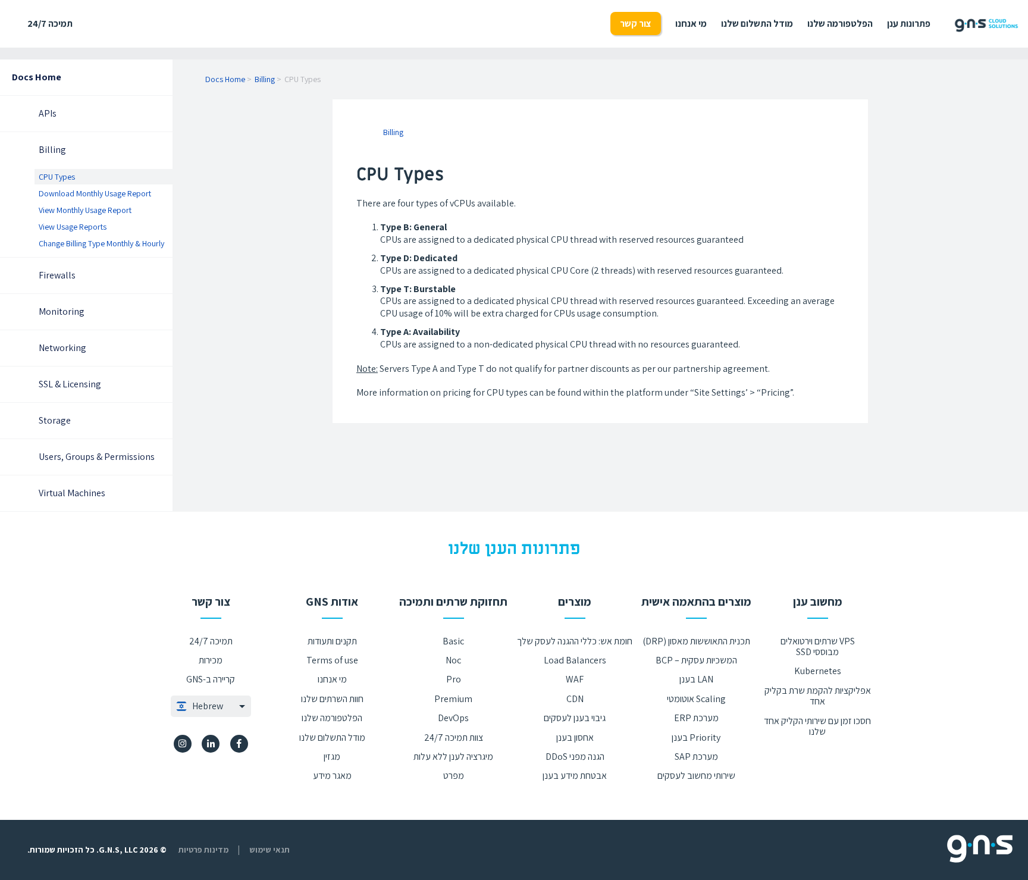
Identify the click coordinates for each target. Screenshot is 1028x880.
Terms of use (332, 660)
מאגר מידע (332, 775)
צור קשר (635, 23)
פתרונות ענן (908, 23)
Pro (453, 679)
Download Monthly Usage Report (95, 193)
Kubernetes (817, 671)
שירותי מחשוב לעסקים (696, 775)
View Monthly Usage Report (85, 210)
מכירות (210, 660)
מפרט (453, 775)
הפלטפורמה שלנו (840, 23)
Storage (55, 420)
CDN (575, 699)
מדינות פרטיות (203, 849)
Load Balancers (575, 660)
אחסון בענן (575, 737)
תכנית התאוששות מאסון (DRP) (696, 641)
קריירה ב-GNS (210, 679)
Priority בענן (696, 737)
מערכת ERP (696, 718)
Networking (62, 348)
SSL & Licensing (70, 384)
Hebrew (207, 706)
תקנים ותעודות (332, 641)
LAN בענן (696, 679)
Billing (52, 149)
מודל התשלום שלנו (757, 23)
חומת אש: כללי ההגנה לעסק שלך (574, 641)
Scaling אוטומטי (696, 699)
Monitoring (61, 311)
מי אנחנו (691, 23)
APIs (48, 113)
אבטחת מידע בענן (575, 775)
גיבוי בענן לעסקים (575, 718)
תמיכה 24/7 (50, 23)
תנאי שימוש (269, 849)
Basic (453, 641)
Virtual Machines (72, 493)
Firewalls (57, 275)
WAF (575, 679)
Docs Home (36, 77)
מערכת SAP (696, 756)
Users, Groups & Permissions (97, 456)
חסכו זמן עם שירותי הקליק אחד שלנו (817, 726)
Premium (453, 699)
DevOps (453, 718)
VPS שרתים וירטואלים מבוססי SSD (818, 646)
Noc (453, 660)
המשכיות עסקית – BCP (696, 660)
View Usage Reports (72, 226)
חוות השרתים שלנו (332, 699)
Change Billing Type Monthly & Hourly (101, 243)
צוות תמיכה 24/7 (453, 737)
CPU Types (57, 176)
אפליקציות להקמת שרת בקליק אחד (817, 695)
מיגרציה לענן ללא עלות (453, 756)
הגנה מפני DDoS (575, 756)
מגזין (332, 756)
